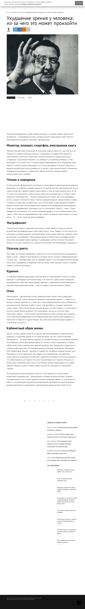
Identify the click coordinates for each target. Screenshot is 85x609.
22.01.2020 (20, 98)
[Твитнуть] (15, 29)
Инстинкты (22, 12)
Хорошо (79, 3)
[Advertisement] (39, 117)
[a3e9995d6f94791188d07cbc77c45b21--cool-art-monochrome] (42, 64)
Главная (15, 12)
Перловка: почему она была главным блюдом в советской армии (66, 489)
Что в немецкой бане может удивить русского (66, 541)
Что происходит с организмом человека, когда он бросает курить (66, 531)
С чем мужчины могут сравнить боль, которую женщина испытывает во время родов (59, 443)
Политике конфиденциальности (31, 4)
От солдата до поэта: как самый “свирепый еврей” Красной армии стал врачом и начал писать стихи (67, 501)
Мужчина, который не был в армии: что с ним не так (66, 471)
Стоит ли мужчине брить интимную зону (64, 479)
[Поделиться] (19, 29)
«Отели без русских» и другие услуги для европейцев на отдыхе (66, 521)
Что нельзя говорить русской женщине (66, 511)
